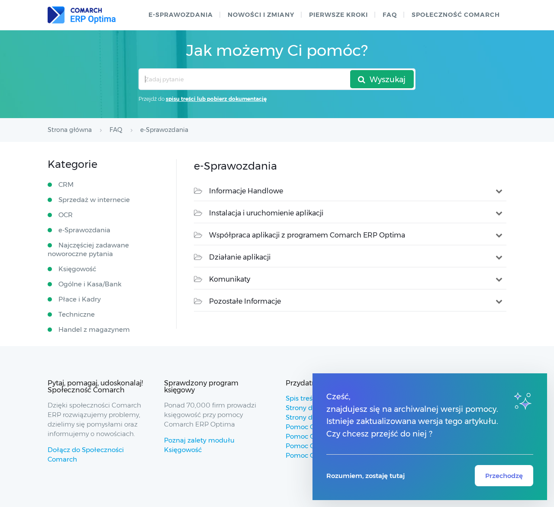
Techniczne (76, 314)
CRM (66, 184)
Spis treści (302, 398)
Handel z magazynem (94, 329)
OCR (65, 215)
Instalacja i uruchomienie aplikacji (266, 213)
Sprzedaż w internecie (94, 200)
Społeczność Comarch (456, 15)
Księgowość (77, 269)
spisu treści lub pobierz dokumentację (216, 99)
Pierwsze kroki (338, 15)
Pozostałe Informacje (245, 301)
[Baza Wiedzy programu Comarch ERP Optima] (82, 15)
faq (390, 15)
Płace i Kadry (79, 299)
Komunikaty (229, 279)
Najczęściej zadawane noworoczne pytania (88, 249)
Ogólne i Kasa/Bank (90, 284)
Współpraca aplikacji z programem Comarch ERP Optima (307, 235)
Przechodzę (504, 476)
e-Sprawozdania (180, 15)
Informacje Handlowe (246, 191)
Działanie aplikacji (240, 257)
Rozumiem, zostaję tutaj (365, 476)
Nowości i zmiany (261, 15)
